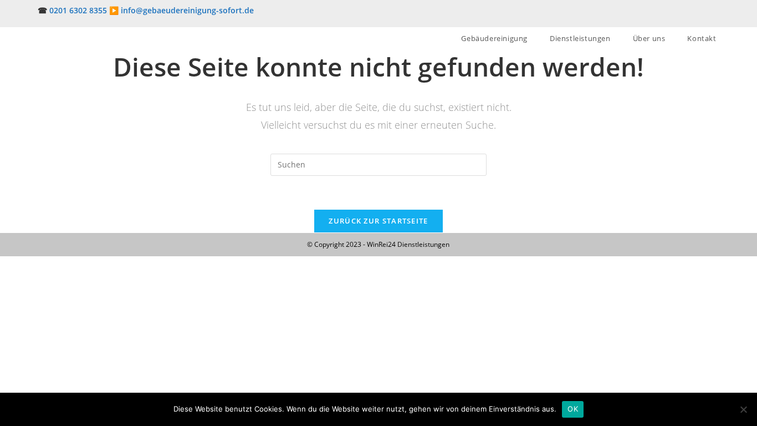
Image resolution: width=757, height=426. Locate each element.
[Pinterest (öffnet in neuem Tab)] (702, 16)
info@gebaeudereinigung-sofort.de (187, 10)
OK (572, 408)
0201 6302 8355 (78, 10)
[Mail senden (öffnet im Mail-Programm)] (714, 16)
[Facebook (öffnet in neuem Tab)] (689, 16)
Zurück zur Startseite (378, 221)
